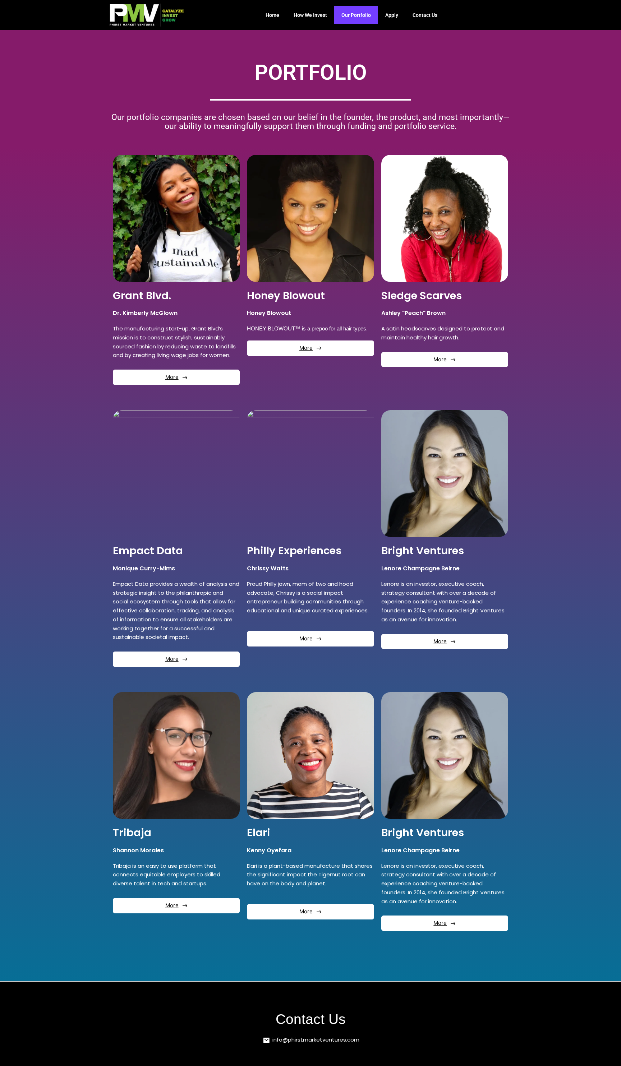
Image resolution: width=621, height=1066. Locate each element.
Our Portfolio (356, 15)
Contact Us (425, 15)
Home (272, 15)
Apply (391, 15)
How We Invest (310, 15)
